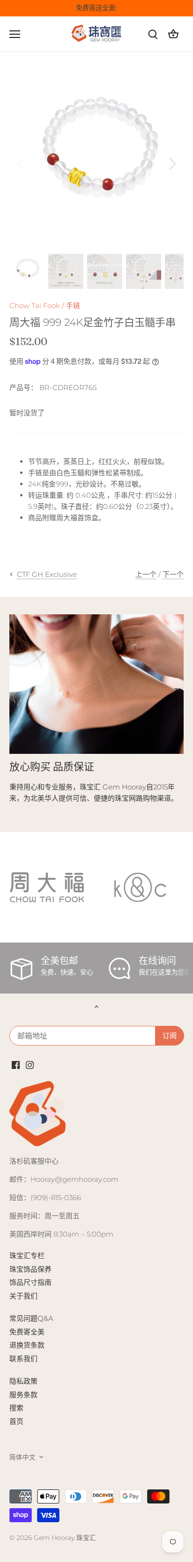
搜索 (16, 1407)
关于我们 (23, 1295)
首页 (16, 1421)
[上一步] (21, 163)
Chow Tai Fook (34, 305)
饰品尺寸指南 (30, 1282)
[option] (96, 163)
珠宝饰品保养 (30, 1269)
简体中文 (22, 1457)
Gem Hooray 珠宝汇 (65, 1537)
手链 (73, 305)
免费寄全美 (27, 1331)
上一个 (145, 574)
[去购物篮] (173, 34)
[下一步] (172, 163)
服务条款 (23, 1394)
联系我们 (23, 1358)
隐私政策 (23, 1381)
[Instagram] (30, 1064)
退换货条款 (27, 1345)
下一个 (173, 574)
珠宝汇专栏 (27, 1255)
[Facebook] (16, 1064)
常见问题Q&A (31, 1318)
